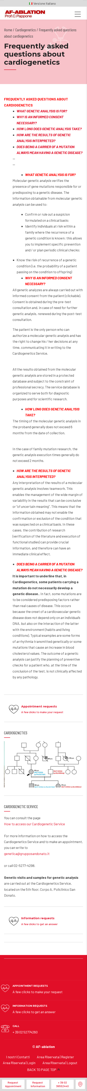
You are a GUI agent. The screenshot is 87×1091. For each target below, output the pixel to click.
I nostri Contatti (18, 1057)
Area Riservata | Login (19, 1063)
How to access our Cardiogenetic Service (34, 824)
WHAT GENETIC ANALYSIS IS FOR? (42, 111)
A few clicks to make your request (38, 992)
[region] (43, 764)
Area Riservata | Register (55, 1057)
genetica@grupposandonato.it (27, 854)
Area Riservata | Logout (59, 1063)
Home (8, 29)
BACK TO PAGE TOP (41, 1070)
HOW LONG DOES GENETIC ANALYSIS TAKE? (49, 129)
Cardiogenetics (25, 29)
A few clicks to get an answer (34, 1012)
